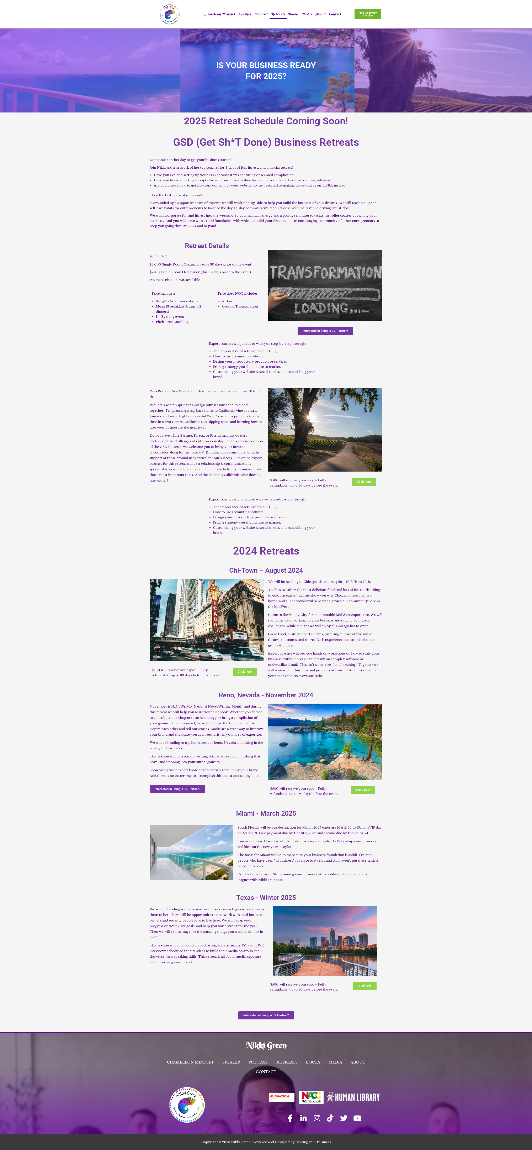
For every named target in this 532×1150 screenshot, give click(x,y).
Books (293, 14)
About (321, 14)
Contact (335, 14)
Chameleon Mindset (219, 14)
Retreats (278, 14)
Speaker (245, 14)
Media (307, 14)
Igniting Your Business (313, 1142)
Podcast (261, 14)
